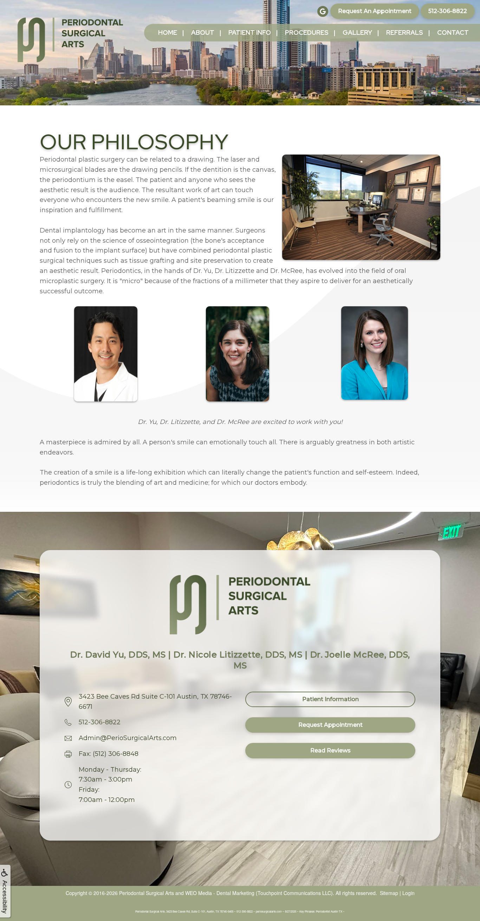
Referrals (404, 32)
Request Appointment (330, 724)
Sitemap (389, 892)
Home (167, 32)
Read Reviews (330, 750)
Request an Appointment (374, 11)
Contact (453, 32)
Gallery (357, 32)
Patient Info (249, 32)
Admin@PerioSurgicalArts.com (128, 738)
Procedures (307, 32)
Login (408, 892)
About (202, 32)
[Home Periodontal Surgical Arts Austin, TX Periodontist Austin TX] (70, 40)
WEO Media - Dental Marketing (219, 892)
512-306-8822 (447, 11)
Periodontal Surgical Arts (146, 892)
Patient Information (330, 699)
